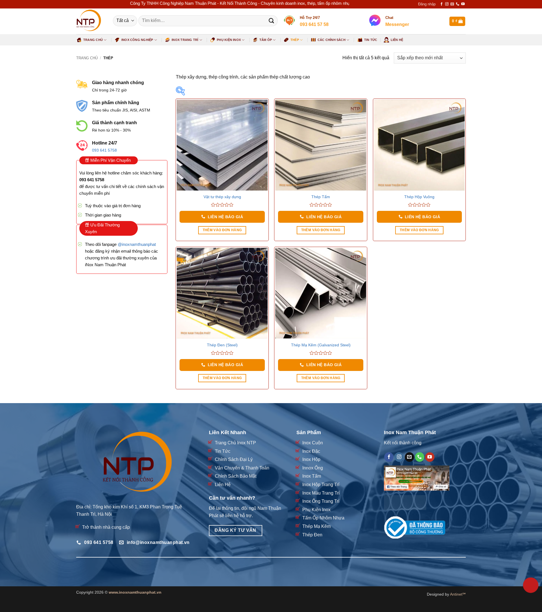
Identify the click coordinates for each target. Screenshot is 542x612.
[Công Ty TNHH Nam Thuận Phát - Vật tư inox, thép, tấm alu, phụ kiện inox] (90, 21)
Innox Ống (312, 467)
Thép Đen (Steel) (222, 345)
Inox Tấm (311, 476)
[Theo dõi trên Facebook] (441, 4)
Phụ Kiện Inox (229, 39)
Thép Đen (312, 534)
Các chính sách (332, 39)
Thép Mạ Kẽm (316, 526)
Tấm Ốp (265, 39)
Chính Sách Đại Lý (234, 459)
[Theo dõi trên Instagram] (447, 4)
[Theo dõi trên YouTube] (463, 4)
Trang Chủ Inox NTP (235, 442)
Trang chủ (87, 58)
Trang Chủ (93, 39)
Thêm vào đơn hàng (222, 230)
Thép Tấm (320, 196)
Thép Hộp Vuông (419, 196)
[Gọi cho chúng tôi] (457, 4)
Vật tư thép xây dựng (222, 196)
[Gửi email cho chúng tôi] (452, 4)
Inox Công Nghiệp (137, 39)
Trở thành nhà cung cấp (106, 527)
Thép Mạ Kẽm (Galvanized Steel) (321, 345)
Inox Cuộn (312, 442)
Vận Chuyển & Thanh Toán (242, 467)
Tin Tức (370, 39)
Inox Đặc (311, 451)
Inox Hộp (311, 459)
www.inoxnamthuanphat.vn (135, 592)
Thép (294, 39)
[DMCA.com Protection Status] (405, 502)
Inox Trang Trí (185, 39)
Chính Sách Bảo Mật (235, 476)
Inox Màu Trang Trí (321, 493)
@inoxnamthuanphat (137, 244)
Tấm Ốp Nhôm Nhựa (323, 517)
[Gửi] (271, 20)
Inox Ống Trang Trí (320, 501)
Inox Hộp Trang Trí (320, 484)
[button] (427, 4)
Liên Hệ (397, 39)
